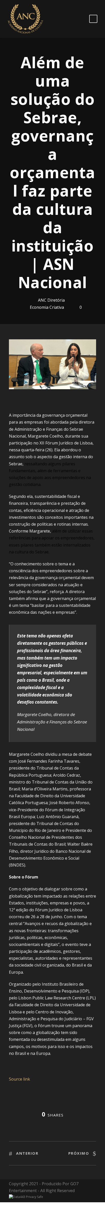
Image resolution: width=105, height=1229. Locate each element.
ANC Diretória (51, 300)
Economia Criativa (47, 307)
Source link (19, 1079)
